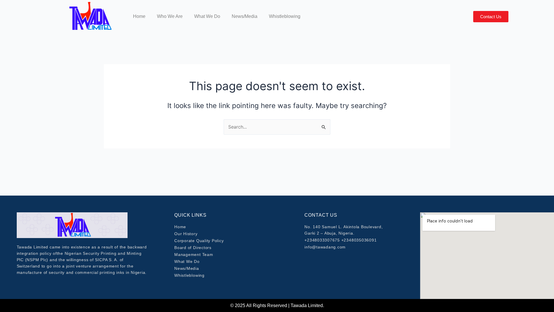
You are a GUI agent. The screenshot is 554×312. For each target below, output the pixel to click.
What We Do (207, 16)
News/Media (244, 16)
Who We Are (170, 16)
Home (139, 16)
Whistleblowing (284, 16)
